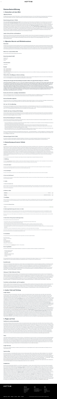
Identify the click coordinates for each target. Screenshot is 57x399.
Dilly (48, 396)
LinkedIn (22, 396)
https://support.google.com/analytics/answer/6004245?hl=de (20, 309)
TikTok (9, 396)
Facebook (15, 396)
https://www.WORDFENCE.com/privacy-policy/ (42, 379)
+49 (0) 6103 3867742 (8, 68)
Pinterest (19, 396)
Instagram (12, 396)
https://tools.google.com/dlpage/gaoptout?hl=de (9, 307)
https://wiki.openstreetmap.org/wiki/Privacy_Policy (9, 359)
